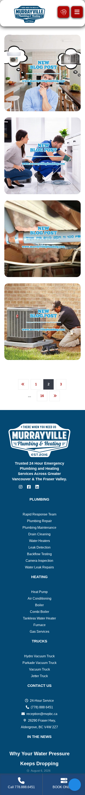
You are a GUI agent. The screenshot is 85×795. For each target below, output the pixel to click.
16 (42, 396)
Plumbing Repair (39, 521)
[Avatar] (15, 111)
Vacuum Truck (39, 669)
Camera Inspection (39, 560)
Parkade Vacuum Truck (39, 663)
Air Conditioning (39, 598)
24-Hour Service (42, 700)
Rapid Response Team (39, 514)
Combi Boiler (39, 611)
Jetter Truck (39, 676)
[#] (21, 487)
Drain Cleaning (39, 534)
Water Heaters (39, 541)
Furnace (39, 625)
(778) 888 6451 (42, 707)
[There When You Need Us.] (29, 14)
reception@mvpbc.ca (41, 714)
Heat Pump (39, 592)
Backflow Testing (39, 554)
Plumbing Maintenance (39, 527)
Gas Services (39, 631)
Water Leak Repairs (39, 567)
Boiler (39, 605)
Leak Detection (39, 547)
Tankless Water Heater (39, 618)
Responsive (30, 110)
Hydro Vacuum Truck (39, 656)
